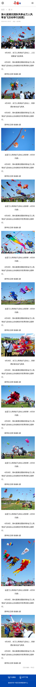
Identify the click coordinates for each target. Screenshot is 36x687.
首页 (3, 10)
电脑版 (13, 677)
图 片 (10, 10)
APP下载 (25, 677)
